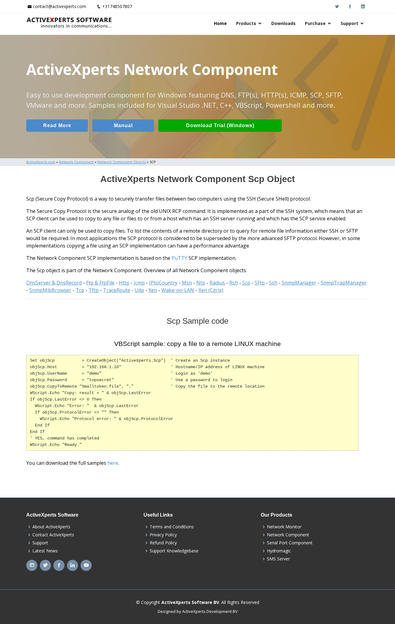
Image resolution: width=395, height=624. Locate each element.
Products (246, 23)
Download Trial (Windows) (220, 125)
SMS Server (278, 559)
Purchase (315, 23)
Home (220, 23)
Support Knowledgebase (174, 551)
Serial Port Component (290, 543)
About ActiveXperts (51, 527)
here (112, 463)
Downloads (283, 23)
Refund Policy (163, 543)
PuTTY (179, 258)
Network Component (288, 535)
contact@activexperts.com (59, 6)
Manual (123, 125)
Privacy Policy (163, 535)
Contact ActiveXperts (53, 535)
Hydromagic (279, 551)
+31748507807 (117, 6)
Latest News (45, 551)
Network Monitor (284, 527)
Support (349, 23)
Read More (57, 125)
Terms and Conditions (172, 527)
